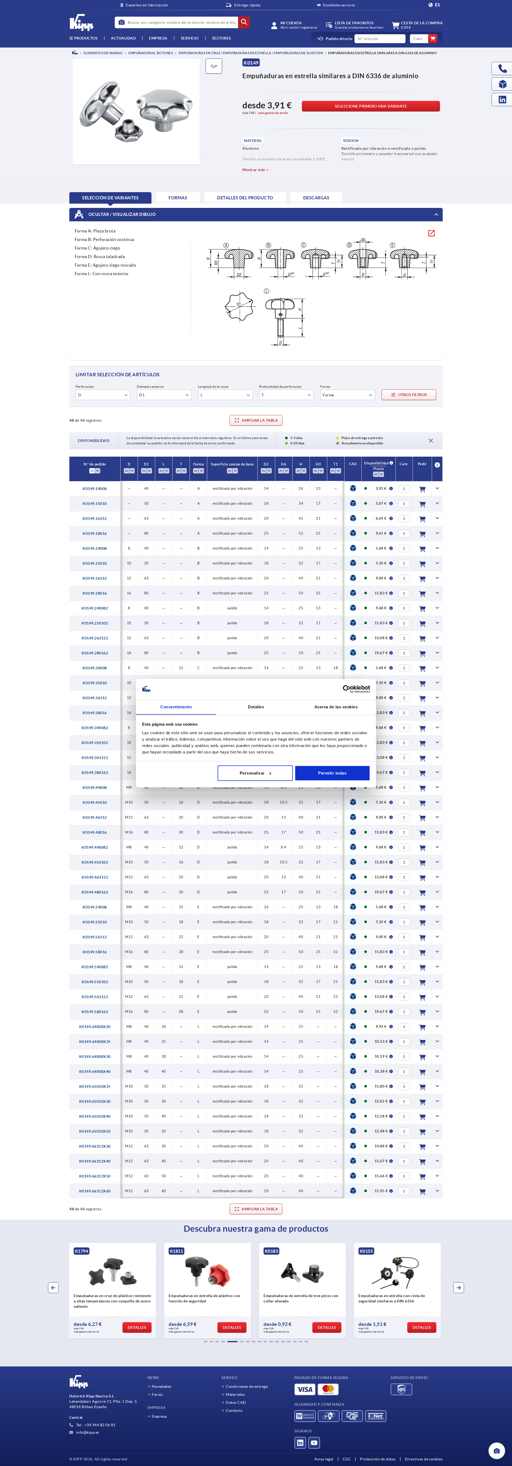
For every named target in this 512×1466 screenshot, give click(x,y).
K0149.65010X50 (95, 1131)
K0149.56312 (95, 937)
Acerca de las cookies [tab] (336, 706)
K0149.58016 (95, 952)
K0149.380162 (95, 772)
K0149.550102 (95, 982)
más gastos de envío (273, 112)
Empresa (158, 38)
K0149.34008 (95, 668)
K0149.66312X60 (95, 1191)
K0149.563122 (95, 997)
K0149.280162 (95, 653)
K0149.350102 (95, 743)
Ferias (157, 1394)
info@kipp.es (87, 1432)
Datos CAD (236, 1402)
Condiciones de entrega (247, 1386)
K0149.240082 (95, 608)
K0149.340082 (95, 728)
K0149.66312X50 (95, 1176)
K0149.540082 (95, 967)
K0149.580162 (95, 1012)
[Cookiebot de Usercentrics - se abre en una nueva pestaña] (346, 689)
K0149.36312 (95, 698)
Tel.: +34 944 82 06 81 (95, 1425)
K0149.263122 (95, 638)
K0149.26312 (95, 578)
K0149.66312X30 (95, 1146)
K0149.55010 (95, 922)
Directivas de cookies (424, 1459)
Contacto (234, 1410)
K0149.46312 (95, 817)
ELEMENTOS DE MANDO (103, 53)
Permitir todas (332, 773)
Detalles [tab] (256, 706)
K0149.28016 (95, 593)
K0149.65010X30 (95, 1101)
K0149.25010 (95, 563)
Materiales (235, 1394)
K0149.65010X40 (95, 1116)
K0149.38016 (95, 713)
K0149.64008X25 (95, 1042)
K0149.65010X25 (95, 1086)
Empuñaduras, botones (150, 53)
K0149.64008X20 (95, 1027)
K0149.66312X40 (95, 1161)
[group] (113, 1290)
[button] (205, 1341)
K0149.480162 (95, 892)
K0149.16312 (95, 518)
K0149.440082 (95, 847)
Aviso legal (324, 1459)
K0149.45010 (95, 802)
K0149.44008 (95, 787)
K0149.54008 (95, 907)
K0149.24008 (95, 548)
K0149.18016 (95, 533)
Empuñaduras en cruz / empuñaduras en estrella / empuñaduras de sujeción (250, 53)
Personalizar (252, 773)
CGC (347, 1459)
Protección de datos (378, 1459)
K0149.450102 (95, 862)
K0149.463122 (95, 877)
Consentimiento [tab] (176, 706)
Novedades (161, 1386)
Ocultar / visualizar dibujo (121, 214)
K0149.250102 (95, 623)
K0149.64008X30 (95, 1056)
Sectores (221, 38)
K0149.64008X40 (95, 1071)
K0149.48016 (95, 832)
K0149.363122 (95, 758)
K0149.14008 (95, 489)
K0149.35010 (95, 683)
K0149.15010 (95, 503)
